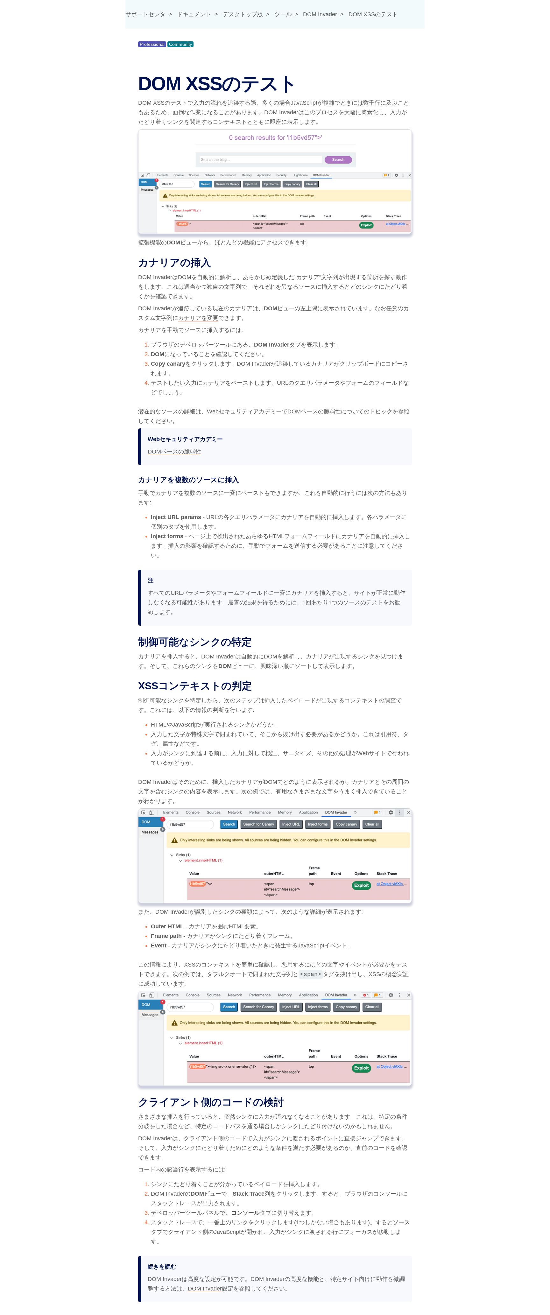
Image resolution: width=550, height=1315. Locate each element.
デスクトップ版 (243, 14)
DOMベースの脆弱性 (174, 451)
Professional (152, 44)
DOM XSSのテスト (373, 14)
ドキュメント (194, 14)
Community (180, 44)
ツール (283, 14)
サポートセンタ (145, 14)
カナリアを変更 (198, 318)
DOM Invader (320, 14)
